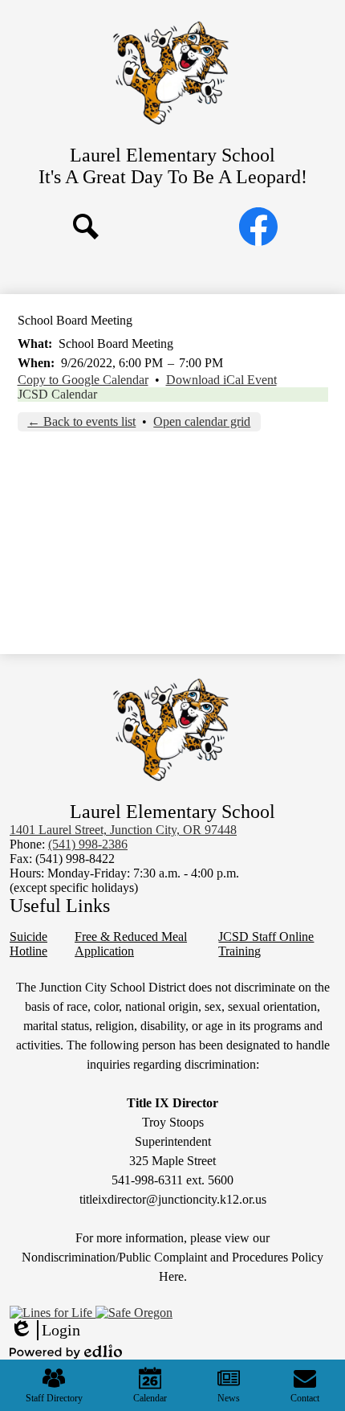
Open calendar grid (201, 421)
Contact (304, 1398)
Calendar (150, 1398)
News (228, 1398)
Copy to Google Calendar (83, 379)
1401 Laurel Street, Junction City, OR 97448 (123, 829)
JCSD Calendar (57, 394)
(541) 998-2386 (88, 844)
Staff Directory (54, 1398)
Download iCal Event (221, 379)
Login (45, 1330)
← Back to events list (81, 421)
